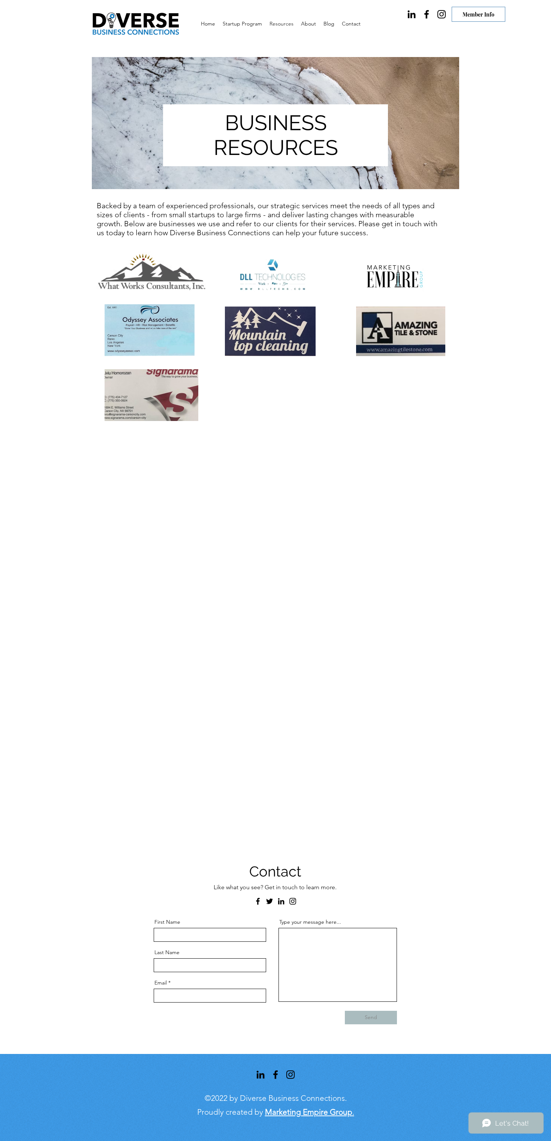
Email (160, 982)
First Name (167, 922)
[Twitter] (269, 901)
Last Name (167, 952)
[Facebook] (426, 14)
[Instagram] (441, 14)
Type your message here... (310, 922)
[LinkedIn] (411, 14)
